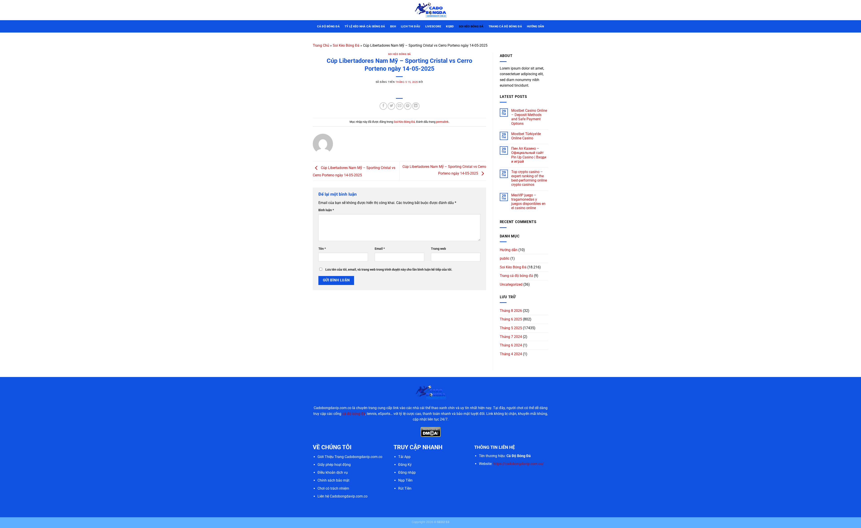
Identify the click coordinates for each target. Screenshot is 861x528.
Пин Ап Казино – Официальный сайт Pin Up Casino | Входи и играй (528, 155)
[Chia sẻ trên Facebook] (383, 106)
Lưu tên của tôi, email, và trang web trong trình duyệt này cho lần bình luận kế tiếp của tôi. (388, 270)
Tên (322, 249)
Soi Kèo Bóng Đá (471, 26)
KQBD (450, 26)
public (504, 258)
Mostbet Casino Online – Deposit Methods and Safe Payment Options (529, 117)
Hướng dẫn (535, 26)
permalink (442, 121)
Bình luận (326, 210)
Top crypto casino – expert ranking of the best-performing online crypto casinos (529, 178)
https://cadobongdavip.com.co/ (518, 464)
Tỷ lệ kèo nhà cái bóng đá (365, 26)
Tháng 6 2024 (511, 345)
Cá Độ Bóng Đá (328, 26)
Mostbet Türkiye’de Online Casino (526, 136)
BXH (393, 26)
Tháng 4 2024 (511, 354)
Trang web (438, 249)
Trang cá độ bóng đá (505, 26)
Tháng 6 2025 (511, 319)
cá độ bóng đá (353, 414)
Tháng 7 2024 (511, 337)
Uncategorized (511, 284)
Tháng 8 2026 (511, 311)
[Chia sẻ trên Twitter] (391, 106)
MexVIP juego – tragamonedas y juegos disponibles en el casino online (528, 201)
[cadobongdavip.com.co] (430, 10)
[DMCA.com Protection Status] (431, 431)
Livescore (433, 26)
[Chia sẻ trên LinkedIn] (416, 106)
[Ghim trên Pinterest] (407, 106)
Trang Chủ (321, 45)
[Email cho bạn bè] (399, 106)
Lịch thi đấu (410, 26)
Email (380, 249)
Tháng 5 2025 (511, 328)
